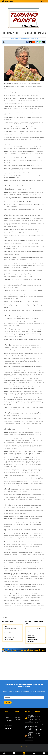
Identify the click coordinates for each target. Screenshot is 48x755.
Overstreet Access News (10, 628)
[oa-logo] (4, 752)
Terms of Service (33, 750)
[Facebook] (27, 42)
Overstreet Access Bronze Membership (31, 734)
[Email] (43, 42)
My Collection (31, 630)
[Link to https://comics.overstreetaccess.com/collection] (14, 753)
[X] (30, 42)
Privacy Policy (25, 750)
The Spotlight (17, 38)
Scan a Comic (31, 637)
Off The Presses (8, 639)
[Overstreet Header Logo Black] (7, 1)
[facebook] (21, 746)
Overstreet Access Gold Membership (31, 716)
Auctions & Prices (9, 630)
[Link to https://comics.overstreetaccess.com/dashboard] (34, 753)
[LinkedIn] (37, 42)
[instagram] (26, 746)
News (5, 626)
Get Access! (31, 641)
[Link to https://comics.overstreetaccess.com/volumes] (24, 753)
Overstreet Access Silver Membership (31, 725)
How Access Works (33, 639)
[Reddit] (33, 42)
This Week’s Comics (33, 633)
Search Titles (31, 635)
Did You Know (8, 635)
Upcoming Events (9, 637)
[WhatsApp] (40, 42)
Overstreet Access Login (34, 628)
